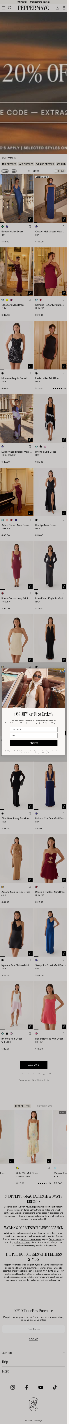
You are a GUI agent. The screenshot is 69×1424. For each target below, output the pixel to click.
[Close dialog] (63, 671)
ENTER (33, 743)
